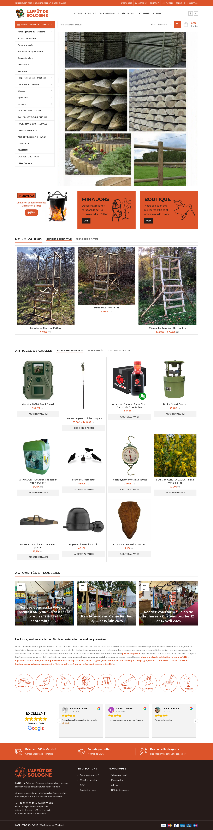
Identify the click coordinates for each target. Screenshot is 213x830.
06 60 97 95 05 (45, 803)
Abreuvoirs (48, 664)
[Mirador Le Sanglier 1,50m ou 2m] (167, 286)
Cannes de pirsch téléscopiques (83, 418)
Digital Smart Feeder (175, 404)
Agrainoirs (20, 660)
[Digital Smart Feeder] (175, 380)
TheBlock (60, 825)
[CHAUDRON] (44, 206)
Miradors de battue (161, 657)
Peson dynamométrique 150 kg (129, 479)
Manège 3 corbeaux (83, 479)
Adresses (115, 785)
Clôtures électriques (125, 660)
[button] (38, 414)
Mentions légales (88, 780)
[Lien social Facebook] (190, 13)
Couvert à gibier (93, 660)
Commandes (117, 780)
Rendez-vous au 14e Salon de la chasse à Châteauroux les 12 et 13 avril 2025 (168, 616)
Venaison (163, 660)
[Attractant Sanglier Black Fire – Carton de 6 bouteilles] (129, 380)
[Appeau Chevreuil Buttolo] (83, 520)
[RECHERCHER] (177, 24)
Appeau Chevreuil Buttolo (83, 544)
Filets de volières (63, 664)
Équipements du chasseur (28, 664)
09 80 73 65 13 (26, 803)
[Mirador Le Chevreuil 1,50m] (46, 286)
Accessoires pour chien (96, 664)
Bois (111, 664)
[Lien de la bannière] (128, 109)
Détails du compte (120, 790)
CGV (82, 785)
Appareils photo (48, 660)
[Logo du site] (32, 13)
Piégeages (141, 660)
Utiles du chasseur (178, 660)
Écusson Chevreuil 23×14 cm (129, 544)
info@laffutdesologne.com (35, 806)
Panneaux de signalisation (70, 660)
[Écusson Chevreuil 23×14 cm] (129, 520)
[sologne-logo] (33, 772)
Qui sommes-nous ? (89, 775)
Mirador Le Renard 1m (106, 307)
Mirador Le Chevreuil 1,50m (45, 328)
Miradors (145, 657)
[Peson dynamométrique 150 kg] (129, 455)
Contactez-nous (88, 790)
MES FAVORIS (167, 3)
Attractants (33, 660)
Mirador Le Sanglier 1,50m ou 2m (167, 328)
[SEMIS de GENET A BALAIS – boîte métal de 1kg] (175, 455)
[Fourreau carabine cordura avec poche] (38, 520)
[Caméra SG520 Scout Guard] (38, 380)
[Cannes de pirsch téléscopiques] (83, 387)
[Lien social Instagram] (196, 13)
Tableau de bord (118, 775)
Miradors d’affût (179, 657)
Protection (107, 660)
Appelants (78, 664)
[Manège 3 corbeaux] (83, 455)
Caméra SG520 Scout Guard (38, 404)
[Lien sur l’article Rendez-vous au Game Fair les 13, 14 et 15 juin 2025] (106, 603)
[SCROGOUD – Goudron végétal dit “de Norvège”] (38, 455)
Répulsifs (153, 660)
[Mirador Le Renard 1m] (106, 276)
